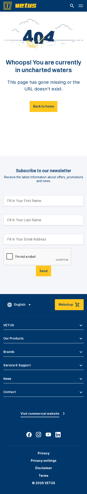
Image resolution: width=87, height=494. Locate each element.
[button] (72, 6)
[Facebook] (29, 434)
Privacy (44, 453)
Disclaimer (43, 468)
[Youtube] (48, 434)
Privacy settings (43, 460)
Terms (43, 475)
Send (43, 271)
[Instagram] (38, 434)
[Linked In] (58, 434)
